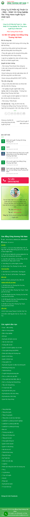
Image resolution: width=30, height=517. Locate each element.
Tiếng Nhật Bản (6, 409)
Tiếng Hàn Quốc (6, 412)
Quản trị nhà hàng (7, 356)
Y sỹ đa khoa (6, 472)
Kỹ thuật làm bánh (7, 484)
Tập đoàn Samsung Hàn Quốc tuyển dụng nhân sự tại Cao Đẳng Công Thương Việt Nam (17, 154)
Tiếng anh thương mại (8, 435)
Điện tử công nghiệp (8, 330)
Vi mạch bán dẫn (7, 388)
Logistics (4, 464)
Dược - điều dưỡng (7, 327)
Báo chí (4, 429)
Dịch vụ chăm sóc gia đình (9, 376)
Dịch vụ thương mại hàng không (11, 382)
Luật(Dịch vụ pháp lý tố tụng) (10, 426)
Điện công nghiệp (7, 333)
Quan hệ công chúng (8, 399)
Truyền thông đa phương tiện (10, 373)
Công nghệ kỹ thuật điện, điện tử (11, 379)
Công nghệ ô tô (6, 362)
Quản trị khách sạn (7, 359)
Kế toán (4, 336)
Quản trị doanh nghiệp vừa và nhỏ (12, 347)
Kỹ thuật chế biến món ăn (9, 339)
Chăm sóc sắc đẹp (7, 461)
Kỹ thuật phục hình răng (9, 396)
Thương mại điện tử (7, 432)
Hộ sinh (4, 478)
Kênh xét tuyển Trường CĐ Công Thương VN (16, 141)
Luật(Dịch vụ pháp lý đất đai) (10, 423)
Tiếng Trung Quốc (7, 415)
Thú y (3, 469)
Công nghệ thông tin (8, 441)
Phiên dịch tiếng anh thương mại (11, 353)
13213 (8, 147)
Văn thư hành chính (7, 342)
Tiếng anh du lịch (7, 438)
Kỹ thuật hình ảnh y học (8, 390)
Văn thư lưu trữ (6, 449)
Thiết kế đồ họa (6, 370)
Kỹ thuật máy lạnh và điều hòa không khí (13, 365)
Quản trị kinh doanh (7, 444)
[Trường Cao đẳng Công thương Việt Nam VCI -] (2, 2)
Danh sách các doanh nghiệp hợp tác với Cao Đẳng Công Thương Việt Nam (17, 170)
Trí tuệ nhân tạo (6, 486)
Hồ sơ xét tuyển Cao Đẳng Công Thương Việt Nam (16, 162)
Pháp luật (5, 481)
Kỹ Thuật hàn (6, 458)
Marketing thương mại (8, 367)
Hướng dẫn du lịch (7, 345)
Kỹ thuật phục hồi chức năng (10, 393)
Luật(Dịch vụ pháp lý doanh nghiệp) (12, 421)
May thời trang (6, 455)
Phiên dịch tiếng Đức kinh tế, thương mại (13, 466)
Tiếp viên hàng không (8, 385)
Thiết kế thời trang (7, 452)
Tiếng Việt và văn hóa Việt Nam (11, 418)
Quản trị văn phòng (7, 446)
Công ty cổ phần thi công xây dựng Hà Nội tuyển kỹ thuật (8, 122)
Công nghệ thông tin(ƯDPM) (10, 350)
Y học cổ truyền (6, 475)
